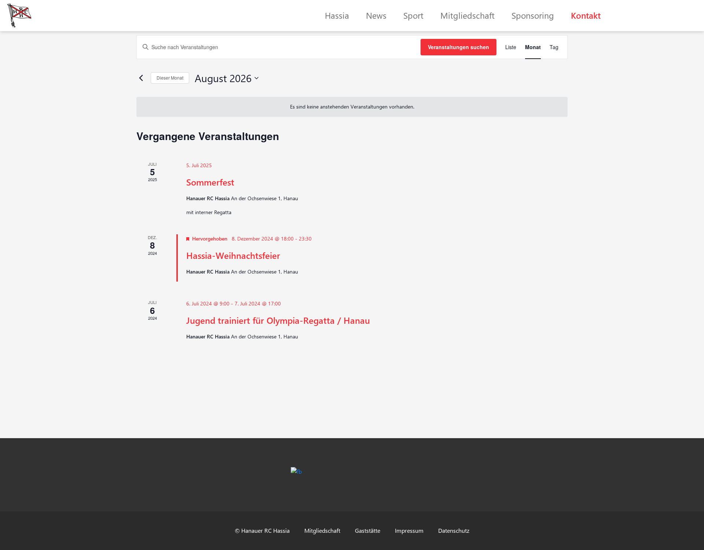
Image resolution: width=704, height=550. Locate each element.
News (376, 15)
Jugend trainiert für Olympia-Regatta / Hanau (278, 320)
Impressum (409, 530)
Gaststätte (367, 530)
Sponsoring (532, 15)
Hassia (337, 15)
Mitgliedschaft (467, 15)
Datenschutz (453, 530)
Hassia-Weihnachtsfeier (233, 255)
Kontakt (586, 15)
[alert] (352, 107)
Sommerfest (210, 182)
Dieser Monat (170, 77)
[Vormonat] (140, 78)
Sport (413, 15)
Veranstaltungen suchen (458, 47)
